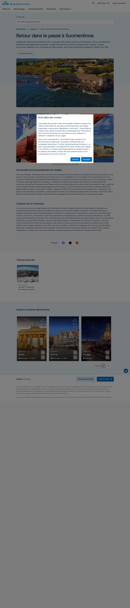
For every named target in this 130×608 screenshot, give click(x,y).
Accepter (86, 159)
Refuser (75, 159)
